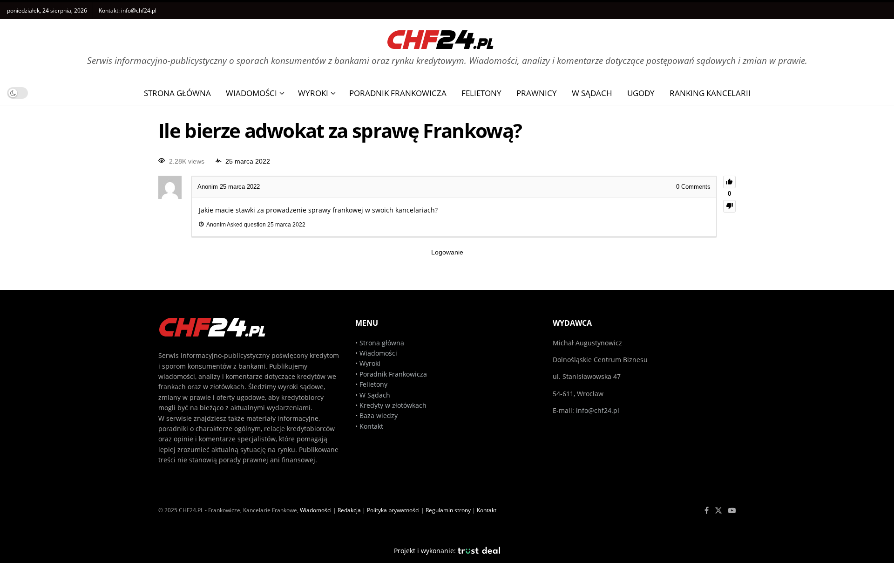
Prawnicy (536, 93)
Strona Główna (177, 93)
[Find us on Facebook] (706, 510)
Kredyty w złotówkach (393, 405)
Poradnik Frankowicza (398, 93)
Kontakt (371, 426)
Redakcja (349, 510)
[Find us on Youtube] (732, 510)
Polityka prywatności (393, 510)
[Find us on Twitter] (718, 510)
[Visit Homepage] (440, 36)
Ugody (641, 93)
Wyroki (313, 93)
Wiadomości (251, 93)
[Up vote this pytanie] (729, 182)
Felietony (481, 93)
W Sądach (592, 93)
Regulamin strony (448, 510)
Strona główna (381, 342)
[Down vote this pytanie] (729, 206)
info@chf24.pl (138, 10)
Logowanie (447, 252)
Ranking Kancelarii (710, 93)
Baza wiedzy (378, 415)
